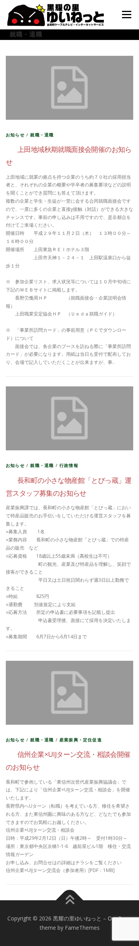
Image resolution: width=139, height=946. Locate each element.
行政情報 (68, 465)
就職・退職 (42, 135)
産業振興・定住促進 (80, 740)
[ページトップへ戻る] (69, 900)
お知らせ (15, 135)
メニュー (126, 14)
